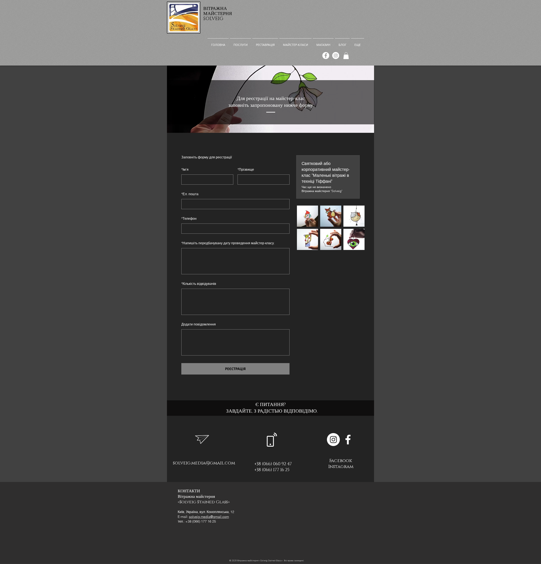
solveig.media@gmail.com (204, 463)
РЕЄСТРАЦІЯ (235, 368)
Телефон (189, 218)
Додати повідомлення (198, 324)
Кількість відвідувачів (198, 283)
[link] (346, 55)
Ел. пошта (189, 194)
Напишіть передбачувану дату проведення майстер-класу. (228, 243)
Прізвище (246, 169)
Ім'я (185, 169)
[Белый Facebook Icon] (348, 439)
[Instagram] (335, 55)
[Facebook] (325, 55)
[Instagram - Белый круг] (333, 439)
